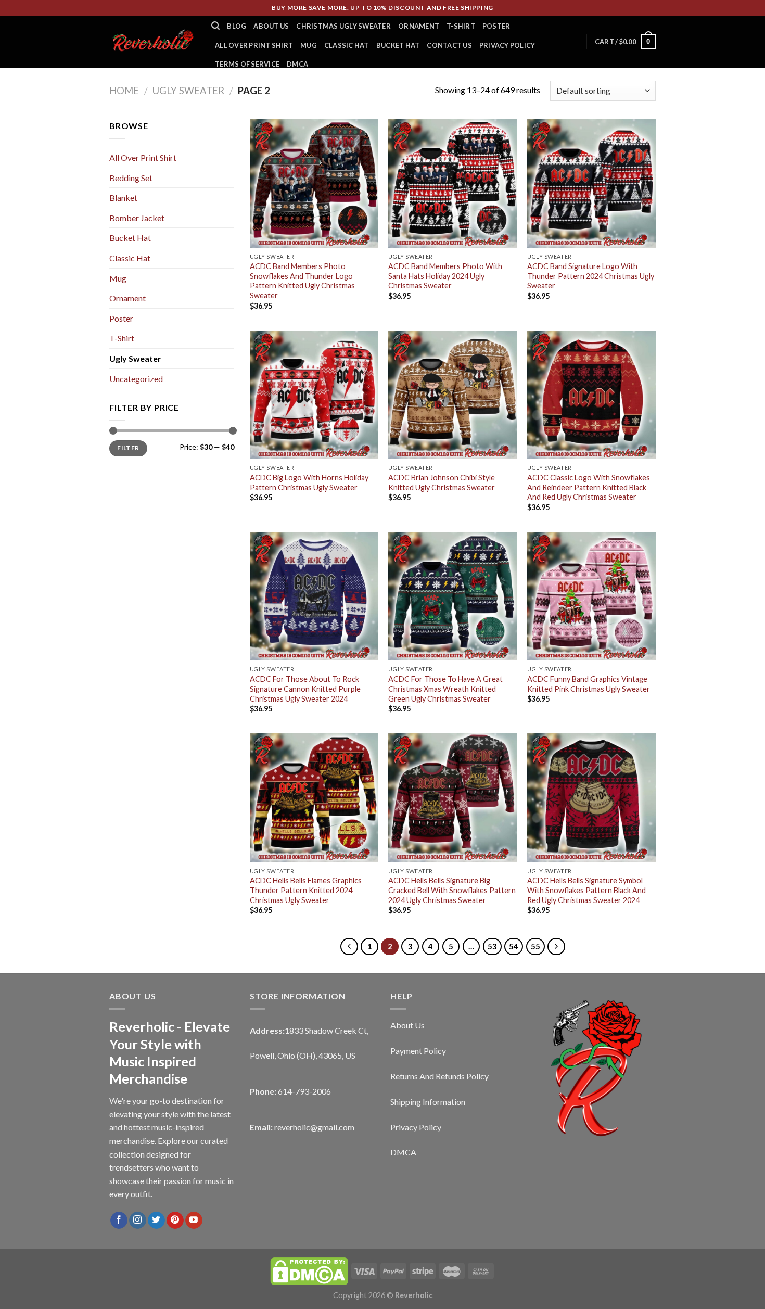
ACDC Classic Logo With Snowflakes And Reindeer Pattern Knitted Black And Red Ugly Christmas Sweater (588, 487)
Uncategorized (136, 379)
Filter (128, 448)
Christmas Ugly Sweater (343, 26)
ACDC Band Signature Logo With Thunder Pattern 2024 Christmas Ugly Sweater (590, 276)
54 (513, 946)
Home (124, 90)
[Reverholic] (152, 41)
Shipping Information (427, 1102)
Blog (236, 26)
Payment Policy (418, 1051)
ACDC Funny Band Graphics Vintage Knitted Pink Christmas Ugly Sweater (588, 684)
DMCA (297, 64)
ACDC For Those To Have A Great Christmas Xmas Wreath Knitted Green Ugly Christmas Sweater (445, 689)
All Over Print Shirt (254, 45)
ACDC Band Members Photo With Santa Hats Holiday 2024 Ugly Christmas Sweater (445, 276)
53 (492, 946)
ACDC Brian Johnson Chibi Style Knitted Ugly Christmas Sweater (441, 482)
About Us (271, 26)
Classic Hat (346, 45)
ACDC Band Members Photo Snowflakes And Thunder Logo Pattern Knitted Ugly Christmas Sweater (302, 281)
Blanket (123, 197)
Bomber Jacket (136, 218)
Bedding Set (130, 178)
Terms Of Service (247, 64)
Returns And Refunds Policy (439, 1076)
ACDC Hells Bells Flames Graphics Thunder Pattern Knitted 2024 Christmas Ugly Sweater (306, 890)
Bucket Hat (398, 45)
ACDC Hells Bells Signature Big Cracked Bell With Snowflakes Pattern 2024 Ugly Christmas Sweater (452, 890)
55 (535, 946)
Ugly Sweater (188, 90)
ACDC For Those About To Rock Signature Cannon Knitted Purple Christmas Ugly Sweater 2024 (305, 689)
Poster (496, 26)
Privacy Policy (507, 45)
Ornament (418, 26)
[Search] (215, 26)
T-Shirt (461, 26)
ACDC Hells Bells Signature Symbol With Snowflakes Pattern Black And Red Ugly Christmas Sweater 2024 (586, 890)
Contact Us (449, 45)
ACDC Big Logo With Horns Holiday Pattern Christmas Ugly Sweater (309, 482)
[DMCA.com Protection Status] (309, 1270)
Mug (308, 45)
